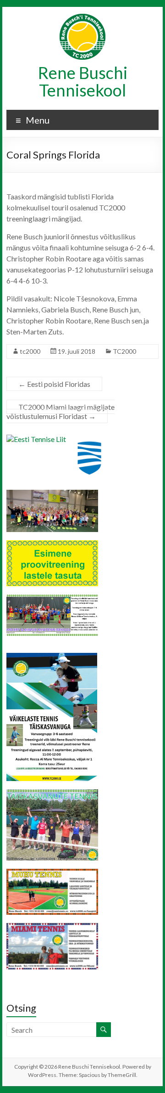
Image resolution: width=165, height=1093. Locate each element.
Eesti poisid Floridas (54, 383)
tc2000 (30, 351)
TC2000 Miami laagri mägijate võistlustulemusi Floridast (60, 411)
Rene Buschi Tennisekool (82, 81)
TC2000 (124, 351)
